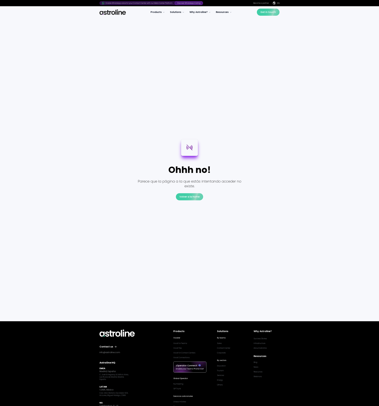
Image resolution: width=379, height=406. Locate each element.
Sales (219, 343)
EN (278, 3)
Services (220, 375)
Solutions (175, 12)
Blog (255, 362)
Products (156, 12)
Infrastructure (259, 343)
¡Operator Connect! (186, 365)
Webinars (258, 376)
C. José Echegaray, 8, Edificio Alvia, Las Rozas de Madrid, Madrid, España (114, 377)
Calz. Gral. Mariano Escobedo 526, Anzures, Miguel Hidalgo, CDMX (113, 394)
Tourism (220, 370)
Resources (222, 12)
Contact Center (223, 348)
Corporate (221, 352)
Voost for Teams (180, 343)
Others (220, 384)
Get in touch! (268, 12)
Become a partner (261, 3)
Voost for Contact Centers (184, 352)
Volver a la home (189, 196)
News (256, 367)
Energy (220, 380)
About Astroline (260, 348)
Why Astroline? (199, 12)
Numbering (178, 384)
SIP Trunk (177, 388)
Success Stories (260, 338)
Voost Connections (181, 357)
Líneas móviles (179, 401)
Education (221, 366)
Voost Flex (177, 348)
